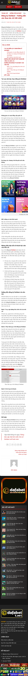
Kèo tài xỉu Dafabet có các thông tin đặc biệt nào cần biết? (16, 594)
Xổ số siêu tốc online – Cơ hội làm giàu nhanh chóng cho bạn (16, 518)
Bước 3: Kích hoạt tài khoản (13, 73)
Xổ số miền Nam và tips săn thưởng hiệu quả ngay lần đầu (16, 541)
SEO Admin (18, 22)
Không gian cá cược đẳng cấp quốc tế (16, 52)
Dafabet (19, 31)
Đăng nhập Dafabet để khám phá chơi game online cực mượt (21, 452)
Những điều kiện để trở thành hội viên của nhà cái (14, 60)
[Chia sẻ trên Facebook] (10, 444)
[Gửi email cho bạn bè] (15, 444)
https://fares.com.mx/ (12, 654)
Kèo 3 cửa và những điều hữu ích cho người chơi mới (15, 588)
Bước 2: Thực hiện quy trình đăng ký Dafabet (15, 70)
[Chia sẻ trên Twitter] (12, 444)
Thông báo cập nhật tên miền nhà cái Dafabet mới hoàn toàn (14, 437)
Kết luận (7, 75)
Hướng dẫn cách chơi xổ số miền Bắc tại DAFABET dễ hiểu (16, 535)
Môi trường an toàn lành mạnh (14, 57)
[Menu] (2, 2)
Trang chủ (4, 13)
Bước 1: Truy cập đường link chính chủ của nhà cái (15, 67)
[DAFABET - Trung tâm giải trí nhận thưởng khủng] (14, 2)
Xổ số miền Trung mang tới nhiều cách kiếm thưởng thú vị (16, 547)
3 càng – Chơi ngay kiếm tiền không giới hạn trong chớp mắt (16, 565)
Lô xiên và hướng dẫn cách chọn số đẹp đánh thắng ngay (16, 559)
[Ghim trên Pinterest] (18, 444)
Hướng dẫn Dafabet (16, 13)
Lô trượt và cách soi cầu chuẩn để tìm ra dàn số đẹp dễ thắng (16, 553)
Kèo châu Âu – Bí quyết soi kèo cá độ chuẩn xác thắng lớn (15, 570)
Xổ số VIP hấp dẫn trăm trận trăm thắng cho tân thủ (15, 524)
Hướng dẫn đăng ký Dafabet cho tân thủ (14, 63)
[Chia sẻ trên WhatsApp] (7, 444)
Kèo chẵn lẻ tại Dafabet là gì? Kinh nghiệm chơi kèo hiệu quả (15, 582)
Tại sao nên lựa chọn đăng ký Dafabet (13, 49)
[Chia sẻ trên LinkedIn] (20, 444)
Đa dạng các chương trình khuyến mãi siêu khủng (16, 54)
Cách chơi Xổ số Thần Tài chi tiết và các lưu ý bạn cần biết (16, 512)
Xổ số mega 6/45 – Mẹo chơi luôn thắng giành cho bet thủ (16, 530)
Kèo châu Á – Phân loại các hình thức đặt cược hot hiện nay (15, 576)
